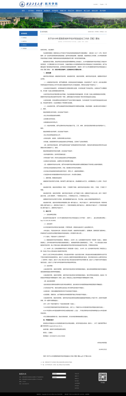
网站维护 (67, 394)
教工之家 (87, 10)
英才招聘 (103, 10)
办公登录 (95, 4)
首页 (23, 10)
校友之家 (95, 10)
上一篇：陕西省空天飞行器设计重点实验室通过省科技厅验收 (56, 362)
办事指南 (24, 48)
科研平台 (24, 41)
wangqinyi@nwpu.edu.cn (55, 326)
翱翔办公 (77, 378)
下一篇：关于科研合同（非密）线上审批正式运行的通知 (55, 364)
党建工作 (63, 10)
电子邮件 (77, 381)
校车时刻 (77, 388)
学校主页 (77, 373)
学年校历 (77, 385)
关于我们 (31, 10)
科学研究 (55, 10)
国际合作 (79, 10)
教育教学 (47, 10)
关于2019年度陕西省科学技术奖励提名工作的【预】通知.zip (64, 356)
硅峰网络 (87, 394)
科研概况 (24, 37)
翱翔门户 (77, 376)
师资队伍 (39, 10)
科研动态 (24, 45)
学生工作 (71, 10)
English (102, 4)
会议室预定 (77, 383)
